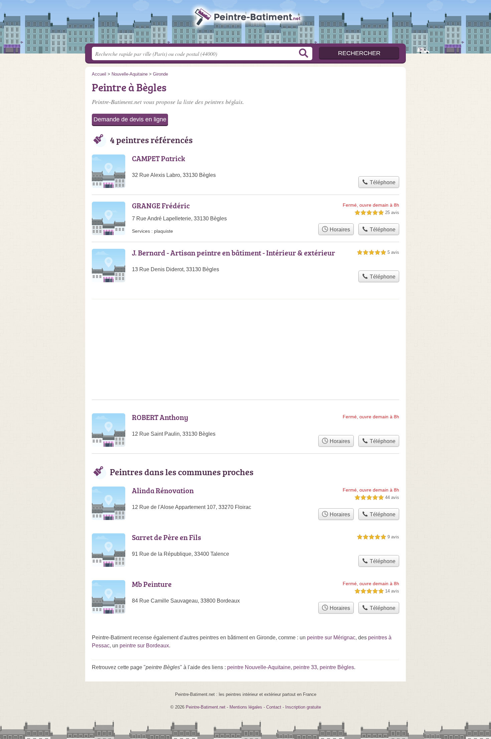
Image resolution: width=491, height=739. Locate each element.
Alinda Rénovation (163, 490)
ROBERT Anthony (160, 417)
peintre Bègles (337, 667)
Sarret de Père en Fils (166, 537)
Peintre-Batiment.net (245, 23)
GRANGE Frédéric (161, 205)
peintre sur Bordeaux (144, 645)
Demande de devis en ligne (130, 119)
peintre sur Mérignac (331, 637)
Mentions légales (245, 707)
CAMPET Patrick (158, 158)
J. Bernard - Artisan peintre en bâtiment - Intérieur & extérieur (233, 252)
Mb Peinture (152, 584)
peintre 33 (305, 667)
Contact (273, 707)
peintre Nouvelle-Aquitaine (259, 667)
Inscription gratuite (303, 707)
